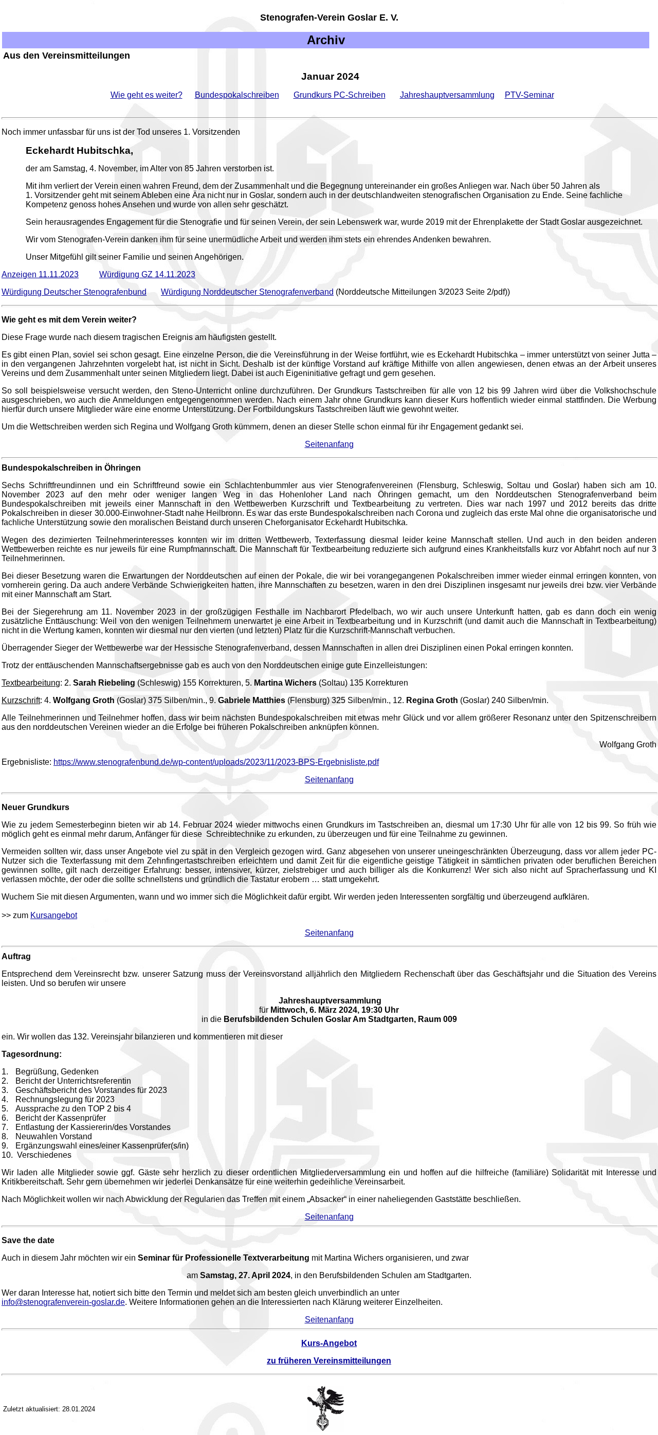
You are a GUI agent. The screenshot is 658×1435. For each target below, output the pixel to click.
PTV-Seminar (529, 95)
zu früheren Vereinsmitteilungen (329, 1360)
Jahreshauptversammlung (447, 95)
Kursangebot (53, 915)
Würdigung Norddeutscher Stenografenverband (247, 292)
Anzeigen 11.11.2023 (40, 274)
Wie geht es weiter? (146, 95)
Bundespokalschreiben (237, 95)
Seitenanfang (329, 444)
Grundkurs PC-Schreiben (340, 95)
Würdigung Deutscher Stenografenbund (74, 292)
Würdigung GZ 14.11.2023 (147, 274)
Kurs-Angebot (329, 1343)
